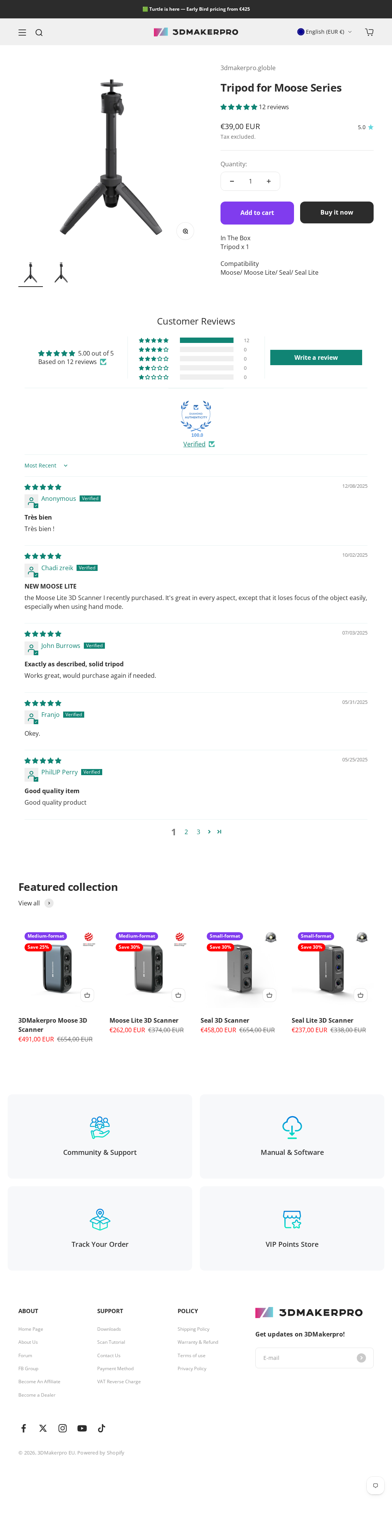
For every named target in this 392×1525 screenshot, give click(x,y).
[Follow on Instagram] (62, 1428)
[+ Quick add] (87, 995)
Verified (194, 444)
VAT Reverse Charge (119, 1382)
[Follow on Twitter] (43, 1428)
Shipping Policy (193, 1329)
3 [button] (198, 832)
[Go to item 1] (30, 273)
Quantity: (233, 164)
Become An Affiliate (39, 1382)
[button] (239, 107)
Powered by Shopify (101, 1452)
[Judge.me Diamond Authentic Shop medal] (196, 416)
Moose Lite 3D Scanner (143, 1020)
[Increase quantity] (269, 181)
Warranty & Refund (198, 1342)
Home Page (30, 1329)
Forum (25, 1356)
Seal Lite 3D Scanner (322, 1020)
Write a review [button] (316, 357)
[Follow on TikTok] (101, 1428)
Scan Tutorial (111, 1342)
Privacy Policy (192, 1369)
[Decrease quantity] (232, 181)
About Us (28, 1342)
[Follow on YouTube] (82, 1428)
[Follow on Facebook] (23, 1428)
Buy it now (336, 212)
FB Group (28, 1369)
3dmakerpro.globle (248, 68)
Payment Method (115, 1369)
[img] (42, 487)
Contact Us (109, 1356)
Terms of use (192, 1356)
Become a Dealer (37, 1395)
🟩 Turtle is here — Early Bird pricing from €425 (196, 9)
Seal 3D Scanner (225, 1020)
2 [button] (186, 832)
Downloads (109, 1329)
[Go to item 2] (61, 273)
